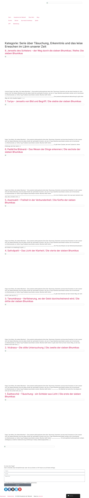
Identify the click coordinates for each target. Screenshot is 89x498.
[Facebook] (9, 489)
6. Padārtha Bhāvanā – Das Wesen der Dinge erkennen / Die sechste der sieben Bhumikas (42, 150)
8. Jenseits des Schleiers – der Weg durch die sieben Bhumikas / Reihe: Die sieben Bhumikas (44, 52)
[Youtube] (20, 489)
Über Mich (31, 17)
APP (9, 23)
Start (9, 17)
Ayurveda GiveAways (26, 20)
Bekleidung (16, 23)
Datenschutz (10, 496)
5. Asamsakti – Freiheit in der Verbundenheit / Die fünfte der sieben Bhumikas (40, 201)
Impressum (3, 496)
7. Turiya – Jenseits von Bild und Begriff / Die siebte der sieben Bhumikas (43, 101)
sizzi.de (41, 496)
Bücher (16, 20)
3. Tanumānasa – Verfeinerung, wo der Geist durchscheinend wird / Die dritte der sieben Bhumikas (42, 300)
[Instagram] (13, 489)
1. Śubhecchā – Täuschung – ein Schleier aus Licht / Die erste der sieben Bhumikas (43, 395)
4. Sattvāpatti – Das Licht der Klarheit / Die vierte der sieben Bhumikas (42, 250)
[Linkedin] (6, 489)
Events (10, 20)
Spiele (36, 20)
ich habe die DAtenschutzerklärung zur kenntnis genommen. (21, 482)
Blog (38, 17)
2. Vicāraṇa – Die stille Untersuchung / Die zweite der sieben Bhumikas (42, 347)
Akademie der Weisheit (20, 17)
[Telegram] (16, 489)
